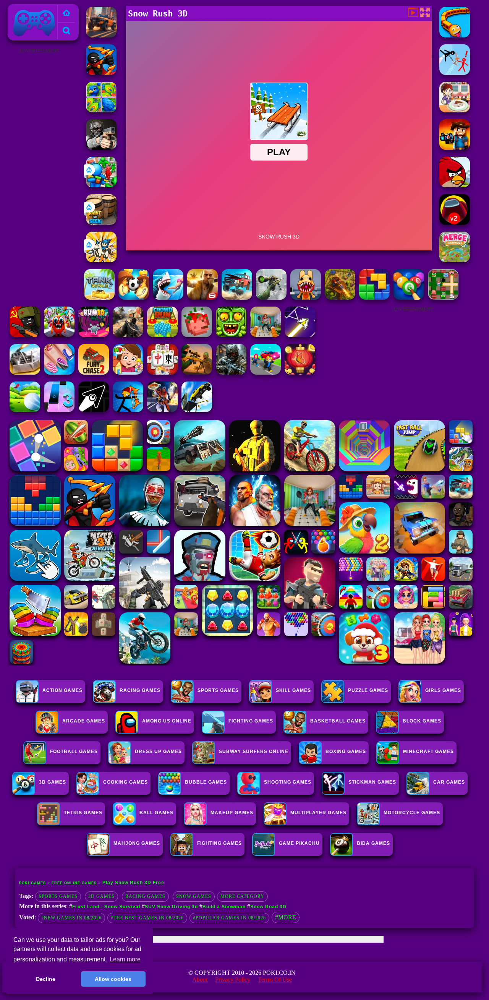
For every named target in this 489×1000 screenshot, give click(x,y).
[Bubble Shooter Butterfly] (300, 372)
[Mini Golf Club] (25, 410)
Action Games (62, 690)
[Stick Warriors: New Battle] (101, 73)
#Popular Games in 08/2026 (229, 917)
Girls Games (443, 690)
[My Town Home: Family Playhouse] (128, 372)
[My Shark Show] (168, 297)
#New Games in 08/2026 (71, 917)
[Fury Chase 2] (93, 372)
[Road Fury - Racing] (237, 297)
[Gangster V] (202, 297)
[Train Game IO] (454, 35)
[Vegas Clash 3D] (162, 410)
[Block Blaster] (374, 297)
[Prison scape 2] (265, 335)
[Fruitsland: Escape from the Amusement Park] (59, 335)
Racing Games (140, 690)
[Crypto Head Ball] (133, 297)
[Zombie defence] (101, 185)
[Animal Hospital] (305, 297)
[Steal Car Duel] (265, 372)
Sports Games (218, 690)
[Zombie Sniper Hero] (196, 372)
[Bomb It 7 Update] (443, 297)
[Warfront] (231, 372)
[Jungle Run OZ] (231, 335)
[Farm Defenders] (340, 297)
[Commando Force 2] (128, 335)
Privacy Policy (232, 979)
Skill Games (293, 690)
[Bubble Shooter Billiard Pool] (408, 297)
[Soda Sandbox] (59, 372)
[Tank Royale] (99, 297)
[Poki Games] (66, 14)
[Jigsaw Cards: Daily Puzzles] (101, 110)
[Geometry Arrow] (93, 410)
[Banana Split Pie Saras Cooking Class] (454, 110)
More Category (242, 896)
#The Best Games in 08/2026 (147, 917)
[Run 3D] (93, 335)
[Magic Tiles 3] (59, 410)
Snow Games (193, 896)
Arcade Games (83, 721)
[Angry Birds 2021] (454, 185)
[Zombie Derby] (25, 372)
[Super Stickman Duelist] (454, 73)
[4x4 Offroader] (101, 35)
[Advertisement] (39, 170)
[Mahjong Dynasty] (162, 372)
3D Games (101, 896)
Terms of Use (275, 979)
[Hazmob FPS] (101, 147)
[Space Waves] (300, 335)
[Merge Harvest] (454, 260)
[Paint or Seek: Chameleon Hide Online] (101, 222)
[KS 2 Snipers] (271, 297)
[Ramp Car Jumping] (196, 410)
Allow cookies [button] (113, 979)
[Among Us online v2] (454, 222)
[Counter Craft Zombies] (454, 147)
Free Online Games (74, 883)
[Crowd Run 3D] (162, 335)
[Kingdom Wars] (101, 260)
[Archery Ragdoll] (128, 410)
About (199, 979)
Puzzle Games (368, 690)
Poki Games (26, 8)
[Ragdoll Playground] (196, 335)
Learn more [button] (125, 959)
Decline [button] (45, 979)
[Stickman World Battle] (25, 335)
